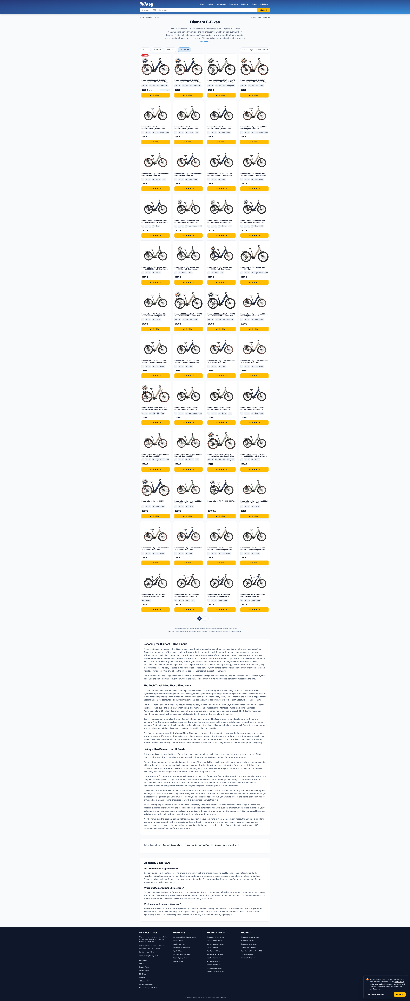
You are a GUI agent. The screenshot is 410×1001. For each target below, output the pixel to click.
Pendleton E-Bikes (213, 951)
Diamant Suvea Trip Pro (225, 845)
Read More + (205, 41)
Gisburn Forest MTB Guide (148, 988)
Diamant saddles (226, 805)
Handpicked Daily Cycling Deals (184, 937)
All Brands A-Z (144, 981)
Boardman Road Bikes (249, 944)
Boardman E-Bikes (247, 940)
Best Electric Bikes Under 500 (251, 951)
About (141, 963)
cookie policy (399, 982)
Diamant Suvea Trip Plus (198, 845)
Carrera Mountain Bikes (215, 944)
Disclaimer (380, 994)
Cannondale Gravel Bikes (182, 954)
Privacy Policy (144, 967)
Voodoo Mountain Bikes (215, 972)
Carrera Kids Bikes (213, 965)
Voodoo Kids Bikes (213, 961)
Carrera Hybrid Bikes (214, 940)
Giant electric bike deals (181, 947)
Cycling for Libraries (146, 984)
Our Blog (142, 977)
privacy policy (378, 984)
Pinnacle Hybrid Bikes (248, 958)
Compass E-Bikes (247, 954)
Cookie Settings (371, 994)
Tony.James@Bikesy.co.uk (148, 956)
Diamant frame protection (169, 800)
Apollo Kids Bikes (179, 944)
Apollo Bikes (177, 951)
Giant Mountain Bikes (248, 947)
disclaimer (376, 989)
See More (150, 942)
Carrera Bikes (178, 940)
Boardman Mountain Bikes (250, 937)
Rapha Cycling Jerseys (181, 958)
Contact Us (143, 960)
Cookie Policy (144, 970)
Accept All (399, 994)
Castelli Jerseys (178, 961)
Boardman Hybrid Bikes (215, 937)
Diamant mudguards (236, 808)
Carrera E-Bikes (212, 947)
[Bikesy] (146, 4)
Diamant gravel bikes (251, 811)
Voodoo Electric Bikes (214, 958)
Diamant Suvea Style (172, 845)
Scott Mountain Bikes (214, 968)
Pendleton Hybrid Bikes (215, 954)
